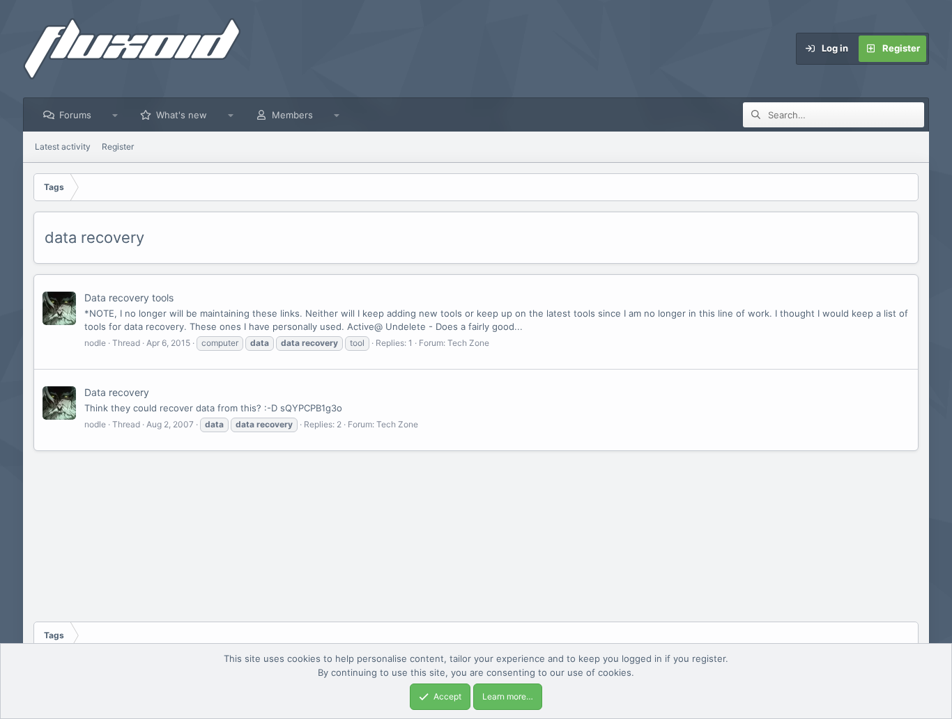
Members (292, 114)
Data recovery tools (129, 297)
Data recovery (116, 392)
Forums (75, 114)
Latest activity (63, 146)
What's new (181, 114)
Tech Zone (468, 343)
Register (118, 146)
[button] (115, 115)
